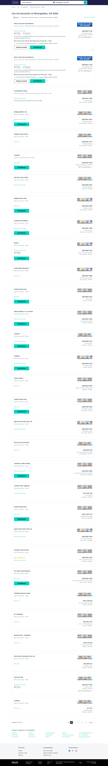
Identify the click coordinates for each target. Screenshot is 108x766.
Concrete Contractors (68, 735)
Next (90, 722)
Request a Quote (21, 47)
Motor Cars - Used (46, 93)
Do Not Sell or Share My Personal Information (65, 762)
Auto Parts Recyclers (34, 93)
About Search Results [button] (89, 17)
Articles (20, 750)
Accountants (48, 735)
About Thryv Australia (29, 762)
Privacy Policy (40, 762)
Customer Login (22, 753)
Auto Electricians (50, 733)
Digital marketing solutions (50, 753)
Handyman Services (84, 736)
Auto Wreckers (66, 736)
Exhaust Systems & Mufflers (51, 26)
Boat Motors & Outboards (36, 26)
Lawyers (31, 733)
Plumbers (14, 733)
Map (16, 17)
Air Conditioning (83, 735)
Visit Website (37, 47)
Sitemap (20, 755)
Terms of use (49, 762)
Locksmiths (15, 736)
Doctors (47, 736)
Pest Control (32, 736)
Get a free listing (48, 750)
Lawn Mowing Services (85, 733)
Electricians (15, 735)
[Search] (85, 2)
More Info (23, 31)
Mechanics (32, 735)
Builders (64, 733)
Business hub (47, 755)
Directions (16, 31)
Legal (80, 762)
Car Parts (16, 157)
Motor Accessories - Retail (21, 26)
